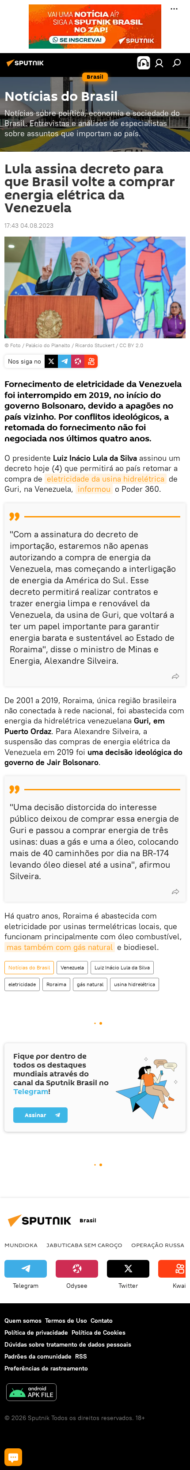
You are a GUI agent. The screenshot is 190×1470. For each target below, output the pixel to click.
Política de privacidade (36, 1332)
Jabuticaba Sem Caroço (84, 1245)
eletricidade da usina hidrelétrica (105, 479)
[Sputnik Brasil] (26, 66)
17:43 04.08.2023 (28, 226)
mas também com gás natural (60, 947)
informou (94, 489)
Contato (102, 1321)
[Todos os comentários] (13, 1457)
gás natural (90, 984)
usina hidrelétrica (134, 984)
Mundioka (21, 1245)
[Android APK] (31, 1393)
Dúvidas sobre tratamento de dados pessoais (67, 1344)
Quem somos (23, 1321)
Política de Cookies (98, 1332)
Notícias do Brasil (29, 967)
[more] (175, 676)
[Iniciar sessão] (159, 63)
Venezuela (72, 967)
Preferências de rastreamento (46, 1368)
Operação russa (157, 1245)
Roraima (56, 984)
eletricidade (22, 984)
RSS (81, 1356)
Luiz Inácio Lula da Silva (122, 967)
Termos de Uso (66, 1321)
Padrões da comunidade (38, 1356)
